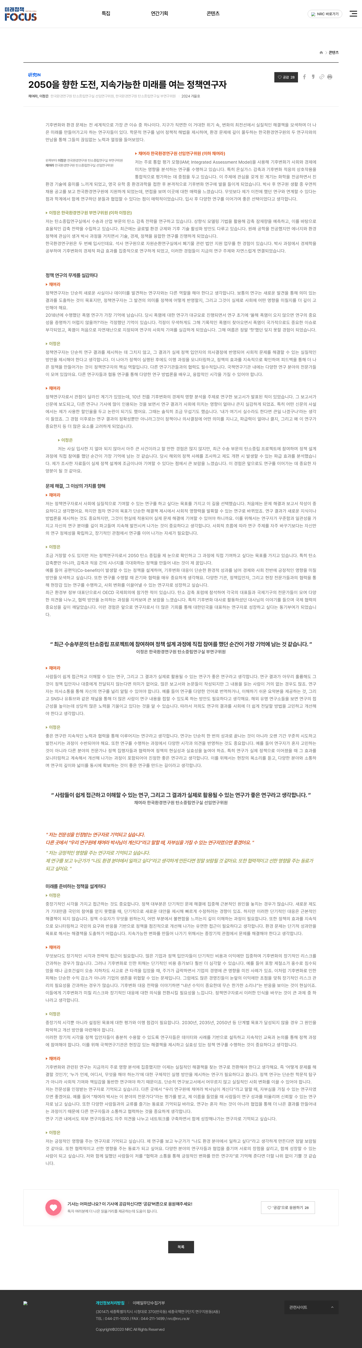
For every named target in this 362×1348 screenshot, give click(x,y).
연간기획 (159, 13)
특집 (106, 13)
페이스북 (304, 76)
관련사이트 (298, 1307)
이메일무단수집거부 (149, 1303)
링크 (322, 76)
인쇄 (330, 76)
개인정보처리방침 (110, 1303)
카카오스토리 (313, 76)
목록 (181, 1247)
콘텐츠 (213, 13)
